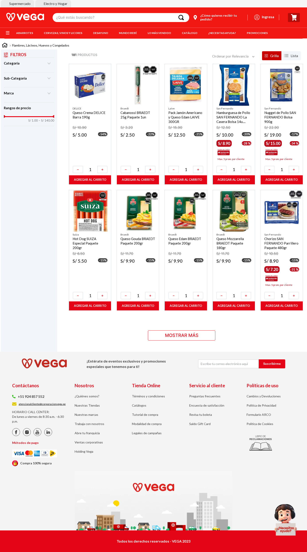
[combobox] (121, 17)
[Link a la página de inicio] (5, 45)
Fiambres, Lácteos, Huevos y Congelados (40, 45)
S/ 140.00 (46, 120)
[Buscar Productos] (182, 17)
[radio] (271, 55)
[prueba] (286, 520)
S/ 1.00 (33, 120)
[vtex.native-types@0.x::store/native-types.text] (16, 435)
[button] (17, 3)
